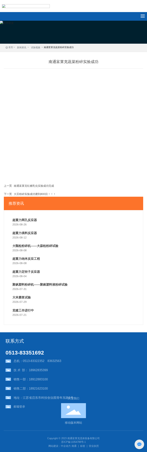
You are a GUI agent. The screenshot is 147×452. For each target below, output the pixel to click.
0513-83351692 (25, 353)
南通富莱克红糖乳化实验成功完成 (34, 185)
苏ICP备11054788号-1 (73, 442)
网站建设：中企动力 (59, 446)
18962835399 (38, 370)
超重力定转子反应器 (26, 271)
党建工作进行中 (23, 310)
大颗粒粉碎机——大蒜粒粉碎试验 (35, 245)
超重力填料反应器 (24, 233)
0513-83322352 (33, 361)
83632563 (54, 361)
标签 (82, 446)
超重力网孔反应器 (24, 220)
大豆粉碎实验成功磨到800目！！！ (35, 194)
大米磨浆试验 (21, 297)
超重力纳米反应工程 (26, 258)
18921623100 (38, 388)
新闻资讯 (21, 47)
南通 (74, 446)
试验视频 (35, 47)
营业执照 (94, 446)
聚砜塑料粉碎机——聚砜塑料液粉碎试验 (40, 284)
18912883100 (38, 379)
